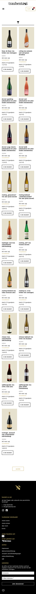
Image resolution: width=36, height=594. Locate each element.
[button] (3, 8)
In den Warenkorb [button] (7, 69)
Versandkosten (5, 60)
